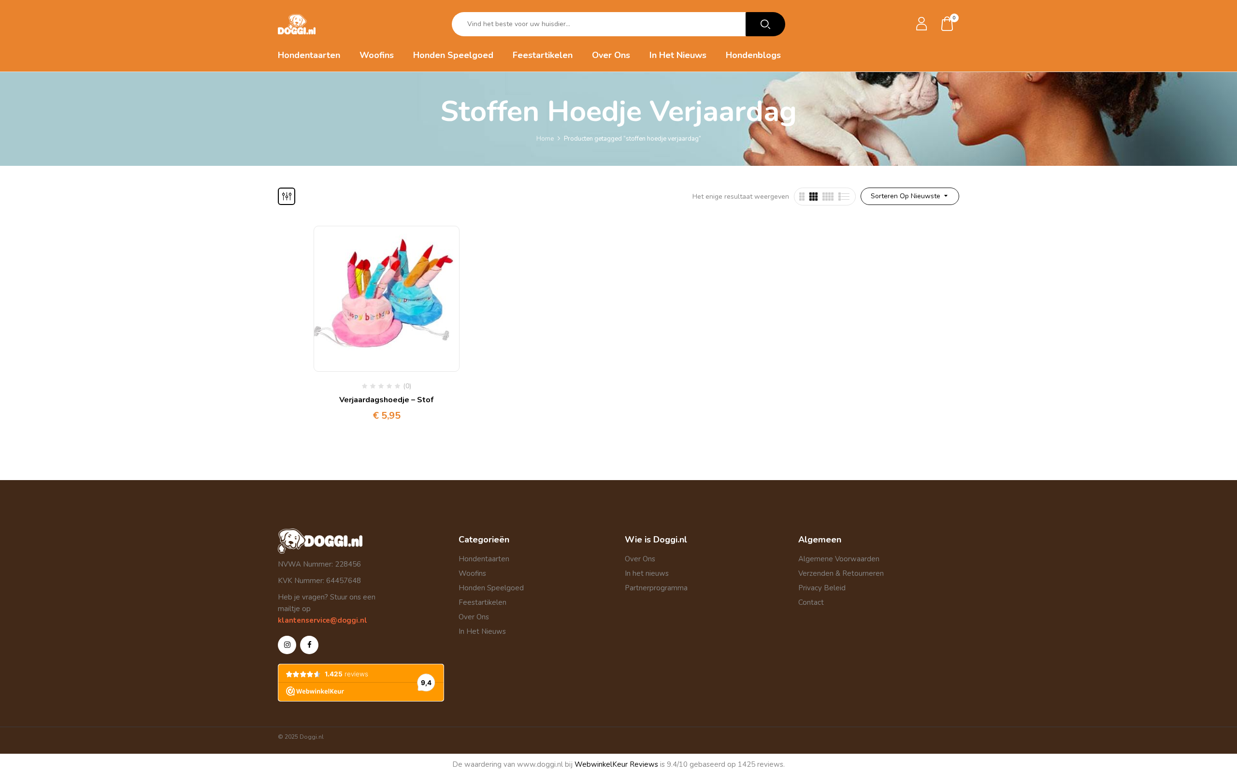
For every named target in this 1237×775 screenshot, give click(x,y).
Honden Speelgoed (491, 588)
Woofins (472, 573)
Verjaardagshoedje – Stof (386, 400)
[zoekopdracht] (765, 24)
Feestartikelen (482, 602)
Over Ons (474, 617)
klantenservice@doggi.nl (322, 620)
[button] (947, 24)
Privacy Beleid (822, 588)
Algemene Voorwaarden (838, 559)
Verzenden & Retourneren (841, 573)
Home (545, 138)
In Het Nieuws (482, 631)
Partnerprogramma (656, 588)
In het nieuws (647, 573)
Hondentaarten (484, 559)
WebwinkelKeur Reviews (616, 764)
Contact (811, 602)
